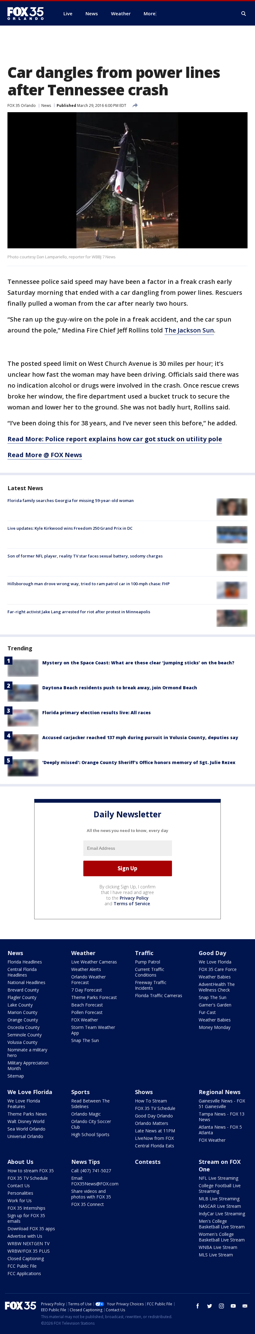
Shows (144, 1092)
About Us (20, 1161)
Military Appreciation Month (28, 1065)
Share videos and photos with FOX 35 (91, 1194)
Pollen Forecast (87, 1012)
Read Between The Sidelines (90, 1103)
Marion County (22, 1012)
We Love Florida (215, 962)
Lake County (20, 1005)
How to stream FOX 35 (30, 1171)
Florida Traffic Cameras (158, 995)
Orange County (22, 1020)
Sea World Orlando (26, 1129)
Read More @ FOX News (44, 455)
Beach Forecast (87, 1005)
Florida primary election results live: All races (96, 712)
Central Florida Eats (154, 1146)
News (46, 105)
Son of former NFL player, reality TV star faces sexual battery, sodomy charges (85, 556)
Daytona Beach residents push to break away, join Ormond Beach (119, 688)
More (149, 13)
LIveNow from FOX (154, 1138)
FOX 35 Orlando (21, 105)
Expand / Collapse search (244, 14)
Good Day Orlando (154, 1116)
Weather (83, 953)
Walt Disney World (25, 1121)
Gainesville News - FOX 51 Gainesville (222, 1103)
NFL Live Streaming (218, 1178)
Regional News (219, 1092)
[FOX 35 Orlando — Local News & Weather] (28, 13)
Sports (80, 1092)
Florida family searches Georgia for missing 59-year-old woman (70, 500)
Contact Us (18, 1185)
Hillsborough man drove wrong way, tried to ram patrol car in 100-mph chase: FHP (88, 583)
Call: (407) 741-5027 (91, 1171)
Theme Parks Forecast (94, 997)
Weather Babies (215, 977)
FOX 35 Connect (87, 1204)
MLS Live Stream (216, 1255)
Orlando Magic (86, 1114)
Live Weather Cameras (94, 962)
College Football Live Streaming (220, 1188)
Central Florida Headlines (22, 972)
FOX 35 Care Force (218, 969)
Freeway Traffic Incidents (150, 985)
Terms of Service (132, 903)
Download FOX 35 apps (31, 1228)
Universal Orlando (25, 1136)
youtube (233, 1306)
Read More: (26, 439)
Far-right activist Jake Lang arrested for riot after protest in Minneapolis (78, 611)
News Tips (85, 1161)
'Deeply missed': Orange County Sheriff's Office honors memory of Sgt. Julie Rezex (138, 762)
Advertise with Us (24, 1236)
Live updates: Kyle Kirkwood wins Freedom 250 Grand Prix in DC (69, 528)
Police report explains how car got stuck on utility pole (133, 439)
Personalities (20, 1193)
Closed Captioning (25, 1258)
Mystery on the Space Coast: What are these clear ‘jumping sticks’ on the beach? (138, 663)
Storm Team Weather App (93, 1030)
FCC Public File (22, 1266)
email (245, 1306)
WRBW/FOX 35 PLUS (28, 1251)
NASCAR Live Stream (220, 1206)
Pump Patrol (147, 962)
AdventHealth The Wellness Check (217, 987)
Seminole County (24, 1035)
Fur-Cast (207, 1012)
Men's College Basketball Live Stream (222, 1224)
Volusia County (22, 1042)
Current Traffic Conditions (149, 972)
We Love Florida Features (23, 1103)
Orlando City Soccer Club (91, 1124)
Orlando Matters (151, 1123)
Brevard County (23, 990)
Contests (147, 1161)
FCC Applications (24, 1273)
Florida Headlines (24, 962)
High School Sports (90, 1134)
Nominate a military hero (27, 1052)
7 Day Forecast (86, 990)
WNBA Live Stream (218, 1247)
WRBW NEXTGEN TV (28, 1243)
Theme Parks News (27, 1114)
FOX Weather (84, 1020)
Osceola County (23, 1027)
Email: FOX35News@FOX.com (94, 1181)
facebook (198, 1306)
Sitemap (15, 1076)
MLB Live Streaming (219, 1199)
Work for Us (19, 1200)
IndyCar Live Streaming (222, 1214)
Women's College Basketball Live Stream (222, 1237)
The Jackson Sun (189, 330)
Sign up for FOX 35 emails (26, 1218)
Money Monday (214, 1027)
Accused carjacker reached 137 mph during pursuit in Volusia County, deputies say (140, 737)
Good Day (212, 953)
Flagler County (21, 997)
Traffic (144, 953)
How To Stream (151, 1101)
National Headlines (26, 982)
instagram (221, 1306)
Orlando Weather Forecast (88, 979)
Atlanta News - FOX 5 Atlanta (220, 1130)
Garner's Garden (215, 1005)
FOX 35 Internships (26, 1208)
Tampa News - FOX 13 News (221, 1116)
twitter (210, 1306)
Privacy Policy (134, 898)
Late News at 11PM (155, 1131)
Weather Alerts (86, 969)
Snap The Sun (85, 1040)
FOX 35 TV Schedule (155, 1108)
